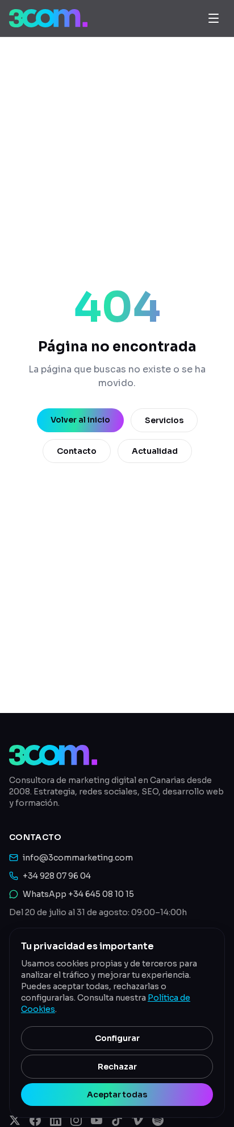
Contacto (77, 451)
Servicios (164, 420)
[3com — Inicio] (48, 18)
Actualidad (155, 451)
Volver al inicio (80, 420)
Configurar (117, 1038)
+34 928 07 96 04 (57, 876)
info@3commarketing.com (78, 858)
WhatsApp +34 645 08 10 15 (78, 894)
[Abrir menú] (213, 18)
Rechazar (117, 1067)
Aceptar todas (117, 1094)
